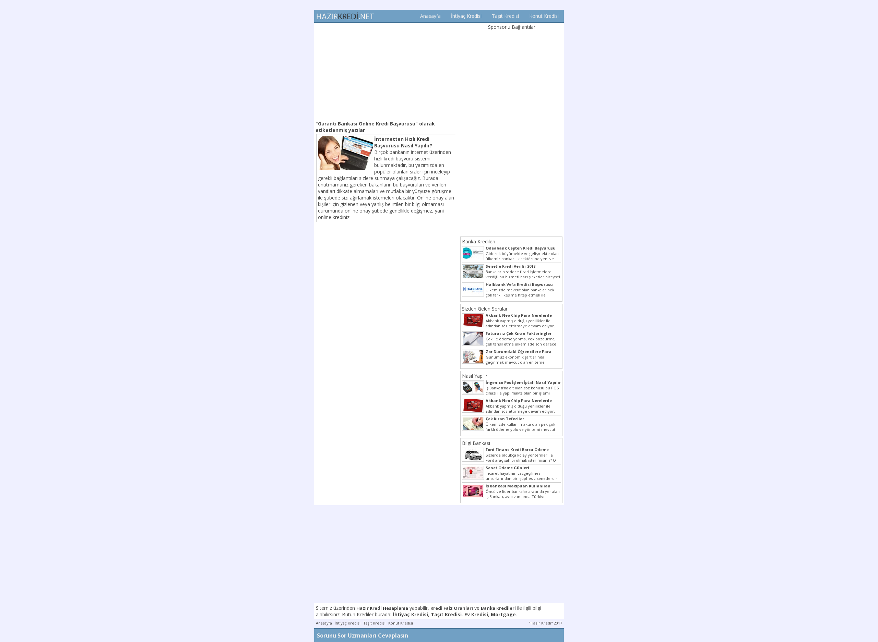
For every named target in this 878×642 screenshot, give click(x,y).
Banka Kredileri (478, 241)
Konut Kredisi (544, 16)
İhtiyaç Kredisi (466, 16)
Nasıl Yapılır (474, 376)
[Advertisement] (386, 71)
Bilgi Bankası (476, 443)
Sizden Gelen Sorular (485, 308)
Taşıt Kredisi (505, 16)
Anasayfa (430, 16)
